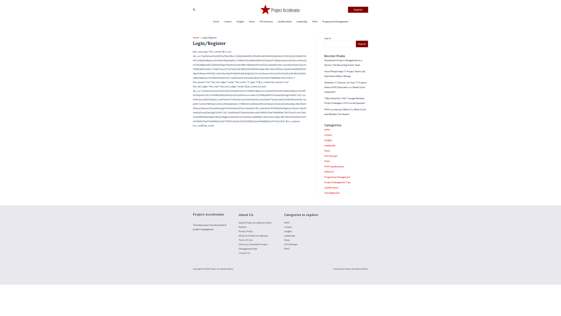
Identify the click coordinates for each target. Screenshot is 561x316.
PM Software (266, 21)
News (252, 21)
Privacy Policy (246, 231)
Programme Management (335, 21)
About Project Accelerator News (255, 222)
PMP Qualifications (334, 166)
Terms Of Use (245, 239)
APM (327, 129)
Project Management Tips (337, 182)
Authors (243, 226)
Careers (228, 21)
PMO (315, 21)
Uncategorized (331, 192)
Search (327, 38)
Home (216, 21)
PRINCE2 (329, 171)
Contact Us (244, 252)
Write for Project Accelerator (253, 235)
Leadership (301, 21)
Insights (240, 21)
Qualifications (285, 21)
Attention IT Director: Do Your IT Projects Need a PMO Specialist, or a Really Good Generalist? (345, 87)
